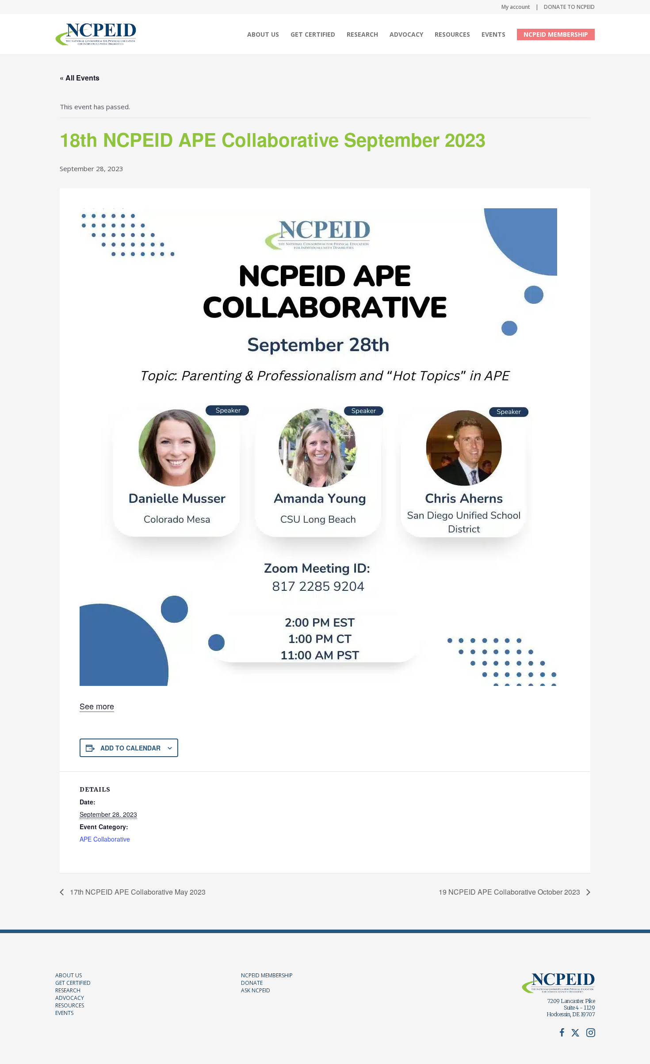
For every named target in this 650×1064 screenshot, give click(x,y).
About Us (263, 34)
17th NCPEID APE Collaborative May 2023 (137, 892)
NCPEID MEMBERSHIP (556, 34)
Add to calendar (130, 747)
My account (515, 7)
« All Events (79, 78)
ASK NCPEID (255, 990)
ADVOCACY (69, 998)
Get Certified (313, 34)
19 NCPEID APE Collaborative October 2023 (510, 892)
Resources (452, 34)
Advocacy (406, 34)
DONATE (252, 983)
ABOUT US (68, 975)
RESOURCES (69, 1005)
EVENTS (64, 1013)
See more (97, 706)
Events (493, 34)
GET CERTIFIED (73, 983)
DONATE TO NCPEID (569, 7)
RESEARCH (67, 990)
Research (362, 34)
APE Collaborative (105, 838)
